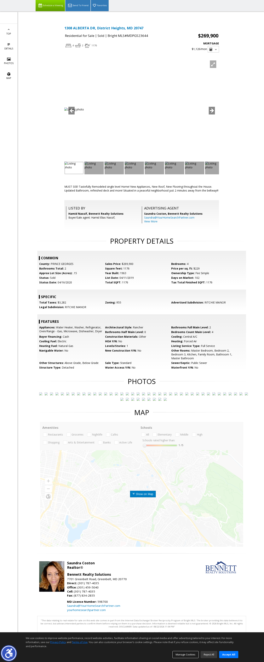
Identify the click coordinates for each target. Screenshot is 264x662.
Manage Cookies (185, 654)
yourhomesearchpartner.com (86, 610)
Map (8, 78)
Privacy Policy (58, 642)
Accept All (228, 654)
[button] (8, 653)
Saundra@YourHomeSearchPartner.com (169, 217)
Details (8, 48)
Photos (9, 63)
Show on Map (144, 494)
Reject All (209, 654)
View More (151, 221)
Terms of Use (80, 642)
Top (8, 33)
